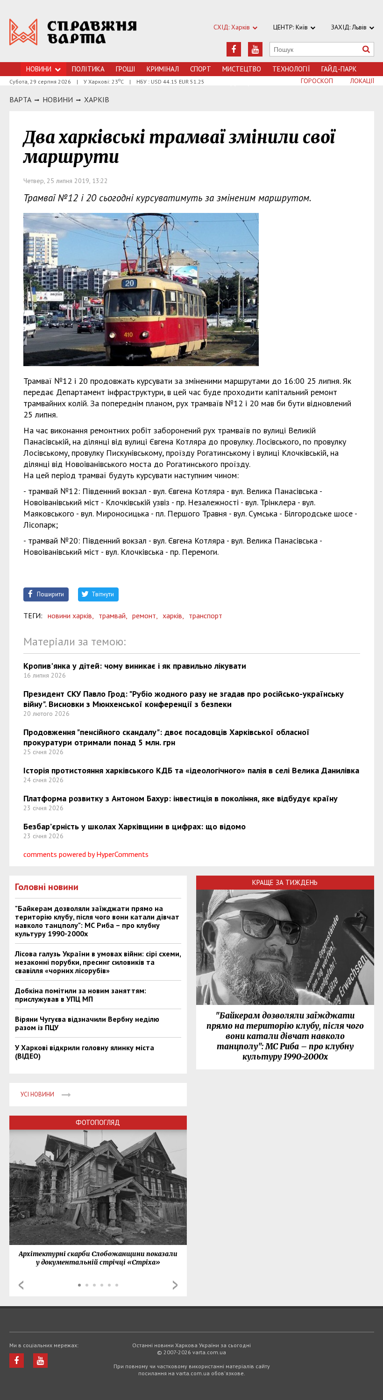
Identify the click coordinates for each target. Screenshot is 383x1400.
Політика (88, 68)
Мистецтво (241, 68)
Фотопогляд (98, 1122)
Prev (21, 1285)
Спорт (200, 68)
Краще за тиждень (285, 882)
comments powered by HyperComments (86, 854)
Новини (38, 68)
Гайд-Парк (339, 68)
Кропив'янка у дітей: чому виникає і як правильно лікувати (134, 665)
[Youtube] (255, 49)
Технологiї (291, 68)
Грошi (125, 68)
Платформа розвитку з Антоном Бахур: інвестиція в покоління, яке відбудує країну (180, 798)
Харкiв (96, 99)
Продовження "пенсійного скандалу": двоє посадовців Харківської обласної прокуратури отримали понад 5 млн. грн (166, 737)
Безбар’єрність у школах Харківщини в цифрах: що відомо (134, 826)
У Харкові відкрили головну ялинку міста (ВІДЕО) (84, 1052)
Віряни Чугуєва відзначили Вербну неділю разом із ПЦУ (87, 1023)
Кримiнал (163, 68)
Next (175, 1285)
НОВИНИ (58, 99)
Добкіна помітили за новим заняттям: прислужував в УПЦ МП (80, 995)
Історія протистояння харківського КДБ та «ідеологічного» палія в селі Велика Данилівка (191, 770)
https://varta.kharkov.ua (73, 36)
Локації (362, 81)
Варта (20, 99)
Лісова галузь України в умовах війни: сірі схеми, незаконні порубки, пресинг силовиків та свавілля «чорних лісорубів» (98, 962)
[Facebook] (234, 49)
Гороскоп (317, 81)
